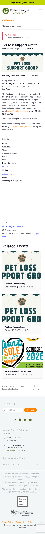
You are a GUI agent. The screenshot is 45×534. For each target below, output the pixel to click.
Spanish (31, 2)
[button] (21, 432)
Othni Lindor (7, 174)
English (14, 2)
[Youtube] (30, 420)
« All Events (8, 20)
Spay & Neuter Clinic (14, 458)
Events (5, 166)
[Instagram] (15, 420)
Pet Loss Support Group (15, 283)
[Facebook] (20, 420)
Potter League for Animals (13, 226)
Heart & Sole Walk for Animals (18, 371)
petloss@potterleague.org (17, 111)
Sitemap (39, 522)
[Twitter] (25, 420)
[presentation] (21, 265)
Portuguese (22, 2)
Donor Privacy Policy (24, 522)
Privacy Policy (7, 522)
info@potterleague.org (16, 450)
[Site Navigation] (40, 11)
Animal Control (11, 464)
